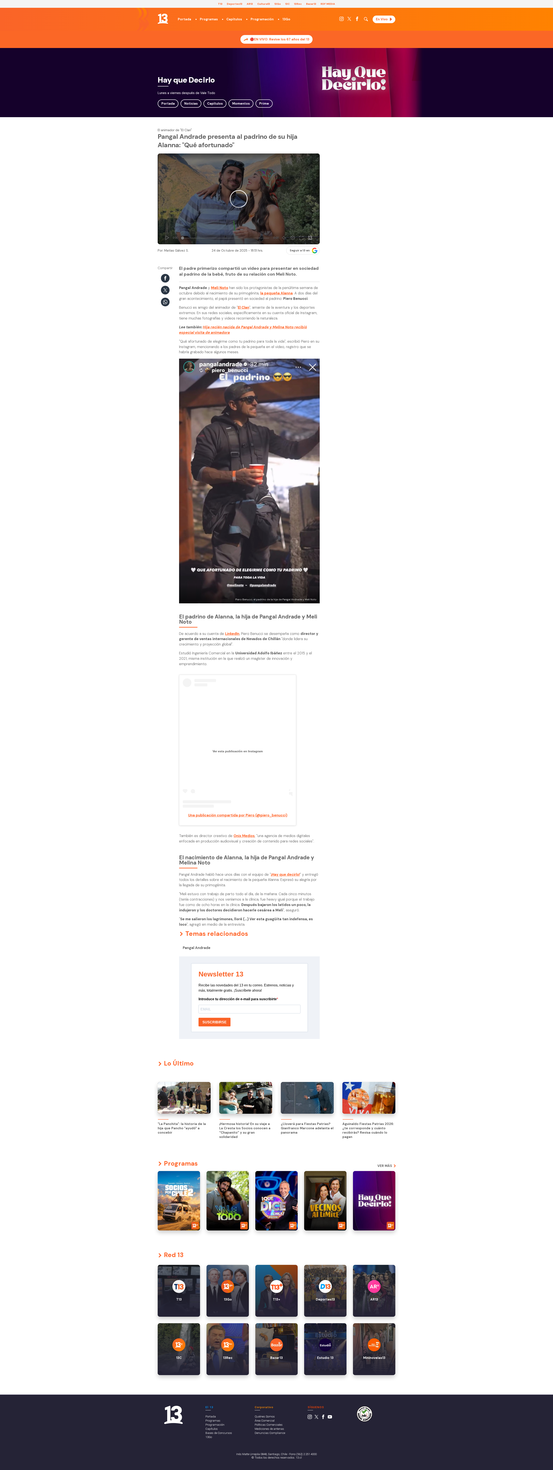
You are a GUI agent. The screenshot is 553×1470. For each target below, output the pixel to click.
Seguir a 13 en (300, 250)
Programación (262, 19)
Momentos (241, 103)
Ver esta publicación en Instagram (238, 751)
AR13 (250, 4)
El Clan (243, 307)
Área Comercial (265, 1420)
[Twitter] (349, 20)
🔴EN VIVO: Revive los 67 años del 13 (279, 39)
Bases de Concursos (218, 1433)
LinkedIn (232, 633)
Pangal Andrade (196, 948)
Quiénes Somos (265, 1416)
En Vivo (382, 19)
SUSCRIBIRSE (214, 1022)
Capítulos (234, 19)
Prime (264, 103)
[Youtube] (330, 1418)
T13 (220, 4)
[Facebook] (357, 20)
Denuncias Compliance (270, 1433)
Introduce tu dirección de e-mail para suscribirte (238, 999)
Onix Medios (244, 836)
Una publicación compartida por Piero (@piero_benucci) (237, 815)
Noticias (191, 103)
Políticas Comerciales (269, 1424)
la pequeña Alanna (276, 293)
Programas (209, 19)
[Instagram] (341, 20)
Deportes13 (234, 4)
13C (287, 4)
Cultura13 (263, 4)
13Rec (298, 4)
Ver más (384, 1166)
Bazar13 (311, 4)
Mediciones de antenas (269, 1428)
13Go (277, 4)
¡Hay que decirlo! (285, 874)
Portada (184, 19)
